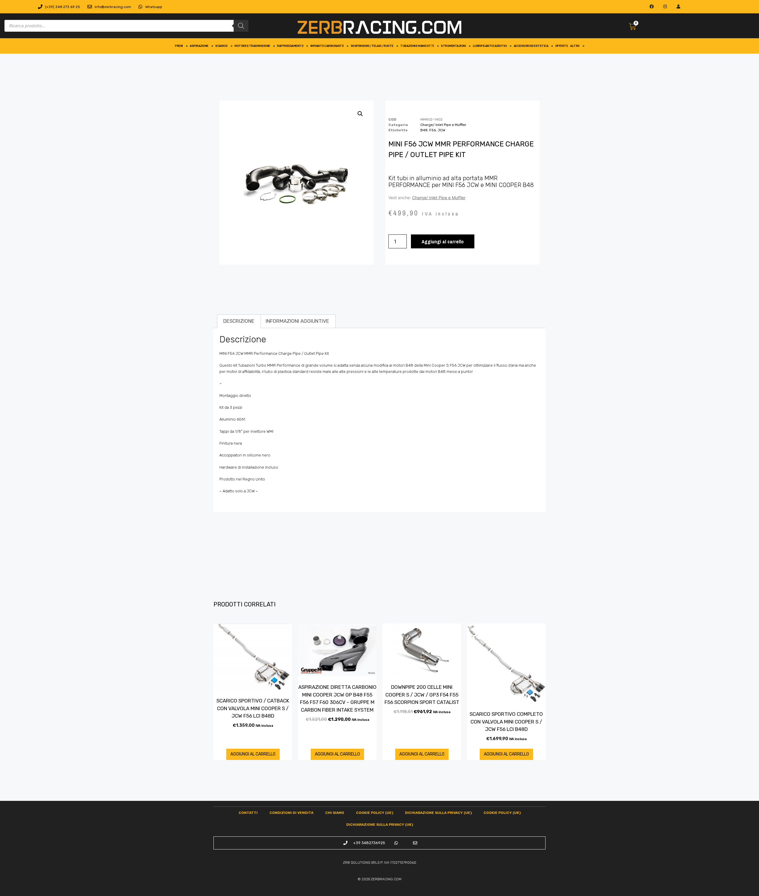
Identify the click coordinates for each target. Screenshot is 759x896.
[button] (360, 113)
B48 (424, 130)
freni (179, 46)
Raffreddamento (290, 46)
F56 (432, 130)
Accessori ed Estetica (531, 46)
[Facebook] (651, 6)
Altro (575, 46)
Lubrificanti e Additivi (490, 46)
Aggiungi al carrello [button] (252, 754)
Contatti (248, 813)
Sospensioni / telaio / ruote (372, 46)
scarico (221, 46)
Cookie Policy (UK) (502, 813)
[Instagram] (665, 6)
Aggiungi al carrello (443, 241)
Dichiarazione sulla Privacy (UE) (438, 813)
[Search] (241, 26)
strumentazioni (453, 46)
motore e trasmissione (252, 46)
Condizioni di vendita (291, 813)
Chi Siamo (334, 813)
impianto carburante (327, 46)
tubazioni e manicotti (417, 46)
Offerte (561, 46)
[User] (678, 6)
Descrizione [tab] (238, 321)
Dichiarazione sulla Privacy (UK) (379, 824)
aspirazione (199, 46)
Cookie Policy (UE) (374, 813)
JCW (441, 130)
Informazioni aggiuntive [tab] (297, 321)
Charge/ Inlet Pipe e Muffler (443, 125)
